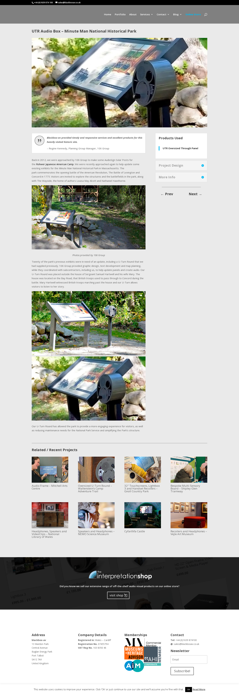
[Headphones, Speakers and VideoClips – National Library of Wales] (50, 515)
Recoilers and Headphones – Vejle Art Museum (189, 532)
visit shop (116, 595)
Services (145, 14)
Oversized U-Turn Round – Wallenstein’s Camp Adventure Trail (95, 488)
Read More (199, 689)
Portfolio (120, 14)
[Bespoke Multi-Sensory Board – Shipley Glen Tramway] (189, 470)
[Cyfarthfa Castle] (142, 515)
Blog (176, 14)
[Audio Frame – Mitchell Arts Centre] (50, 470)
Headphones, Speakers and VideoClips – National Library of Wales (49, 534)
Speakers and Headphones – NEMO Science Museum (96, 532)
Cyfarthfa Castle (134, 531)
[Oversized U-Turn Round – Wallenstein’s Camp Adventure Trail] (96, 470)
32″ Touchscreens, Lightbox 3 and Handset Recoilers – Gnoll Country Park (142, 488)
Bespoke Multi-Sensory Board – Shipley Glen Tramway (185, 488)
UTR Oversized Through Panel (180, 148)
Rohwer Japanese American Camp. (55, 164)
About (133, 14)
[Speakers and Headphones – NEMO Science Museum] (96, 515)
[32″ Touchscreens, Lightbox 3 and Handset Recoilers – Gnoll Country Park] (142, 470)
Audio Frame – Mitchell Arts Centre (49, 487)
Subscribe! (182, 671)
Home (107, 14)
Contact (161, 14)
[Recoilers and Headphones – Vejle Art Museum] (189, 515)
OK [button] (188, 689)
